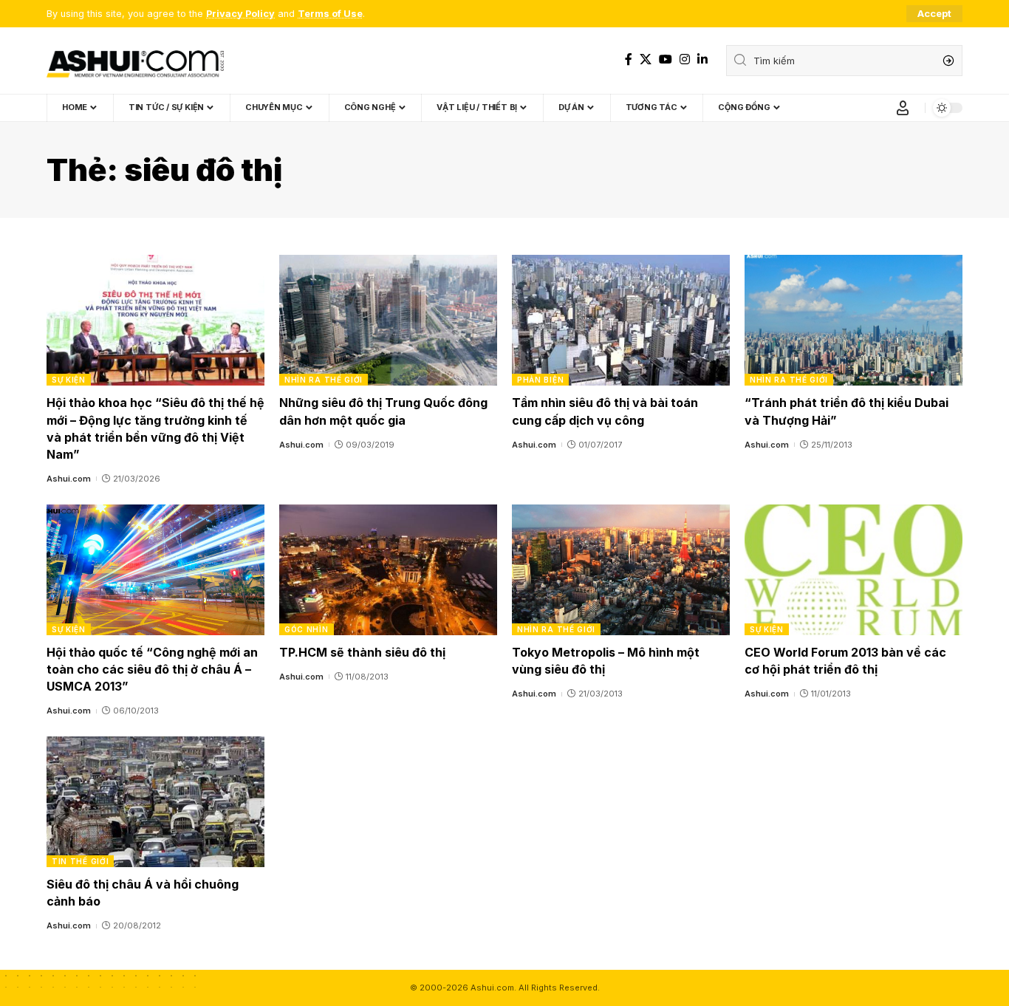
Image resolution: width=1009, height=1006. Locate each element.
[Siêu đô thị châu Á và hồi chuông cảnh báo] (155, 801)
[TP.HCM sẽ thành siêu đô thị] (388, 569)
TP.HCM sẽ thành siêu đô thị (362, 652)
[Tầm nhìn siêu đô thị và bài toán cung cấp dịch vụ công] (621, 320)
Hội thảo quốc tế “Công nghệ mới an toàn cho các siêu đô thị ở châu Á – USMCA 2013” (152, 669)
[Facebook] (628, 59)
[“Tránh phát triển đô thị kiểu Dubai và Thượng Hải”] (853, 320)
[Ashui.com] (135, 60)
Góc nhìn (306, 629)
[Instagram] (685, 59)
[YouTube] (665, 59)
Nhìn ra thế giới (323, 379)
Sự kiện (69, 379)
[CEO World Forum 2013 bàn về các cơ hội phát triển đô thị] (853, 569)
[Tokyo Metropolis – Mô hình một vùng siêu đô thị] (621, 569)
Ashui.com (69, 478)
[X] (645, 59)
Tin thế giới (80, 861)
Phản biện (540, 379)
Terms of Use (330, 13)
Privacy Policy (240, 13)
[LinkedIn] (702, 59)
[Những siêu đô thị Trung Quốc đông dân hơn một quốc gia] (388, 320)
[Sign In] (902, 107)
